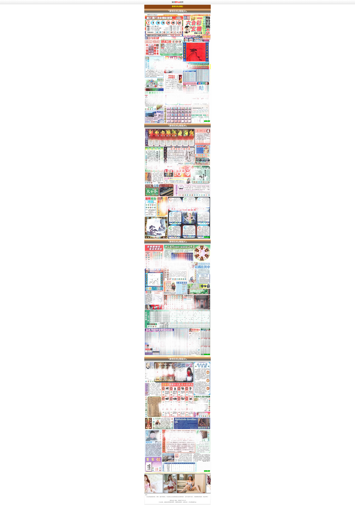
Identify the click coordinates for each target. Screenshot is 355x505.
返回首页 (177, 2)
